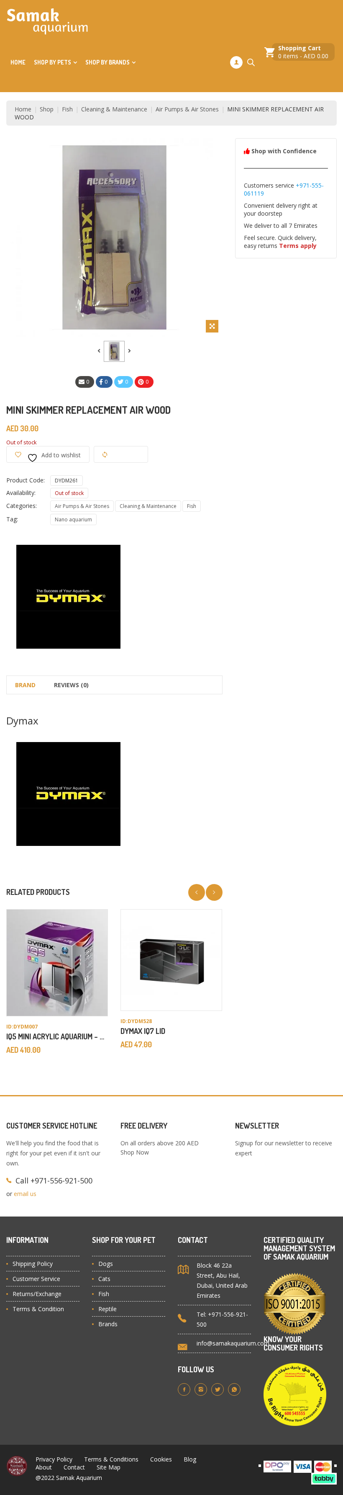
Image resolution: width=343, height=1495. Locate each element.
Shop (47, 109)
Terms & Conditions (111, 1459)
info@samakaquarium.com (233, 1343)
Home (18, 62)
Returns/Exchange (37, 1294)
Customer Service (36, 1279)
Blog (190, 1459)
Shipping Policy (33, 1264)
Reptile (107, 1309)
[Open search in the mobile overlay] (251, 62)
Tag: (12, 519)
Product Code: (25, 480)
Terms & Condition (38, 1309)
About (44, 1467)
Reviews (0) (71, 685)
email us (25, 1194)
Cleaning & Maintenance (114, 109)
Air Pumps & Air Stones (187, 109)
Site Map (108, 1467)
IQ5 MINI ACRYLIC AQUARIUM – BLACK (63, 1036)
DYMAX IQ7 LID (142, 1031)
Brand (25, 685)
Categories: (21, 506)
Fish (67, 109)
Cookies (161, 1459)
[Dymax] (69, 596)
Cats (104, 1279)
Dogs (105, 1264)
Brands (108, 1324)
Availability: (21, 493)
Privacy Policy (54, 1459)
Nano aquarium (73, 519)
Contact (74, 1467)
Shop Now (134, 1152)
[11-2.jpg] (114, 351)
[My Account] (236, 62)
